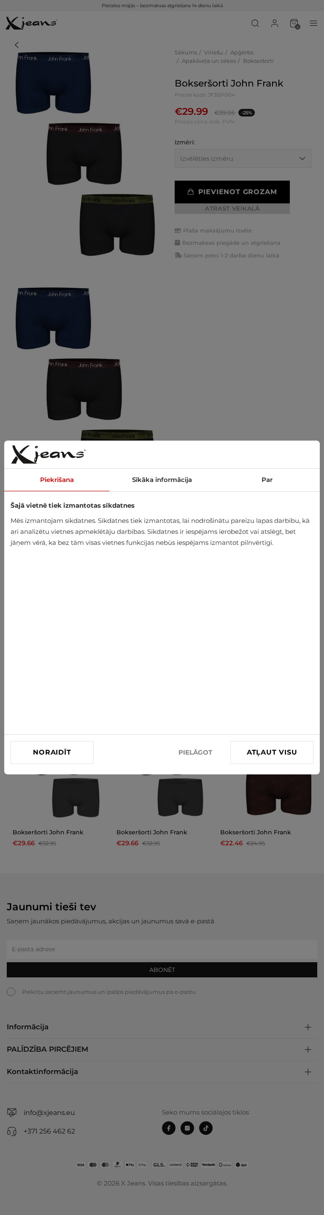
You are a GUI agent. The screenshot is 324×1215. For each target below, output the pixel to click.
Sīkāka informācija (162, 480)
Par (267, 480)
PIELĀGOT (195, 752)
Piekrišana (57, 480)
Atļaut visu (272, 752)
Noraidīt (52, 752)
